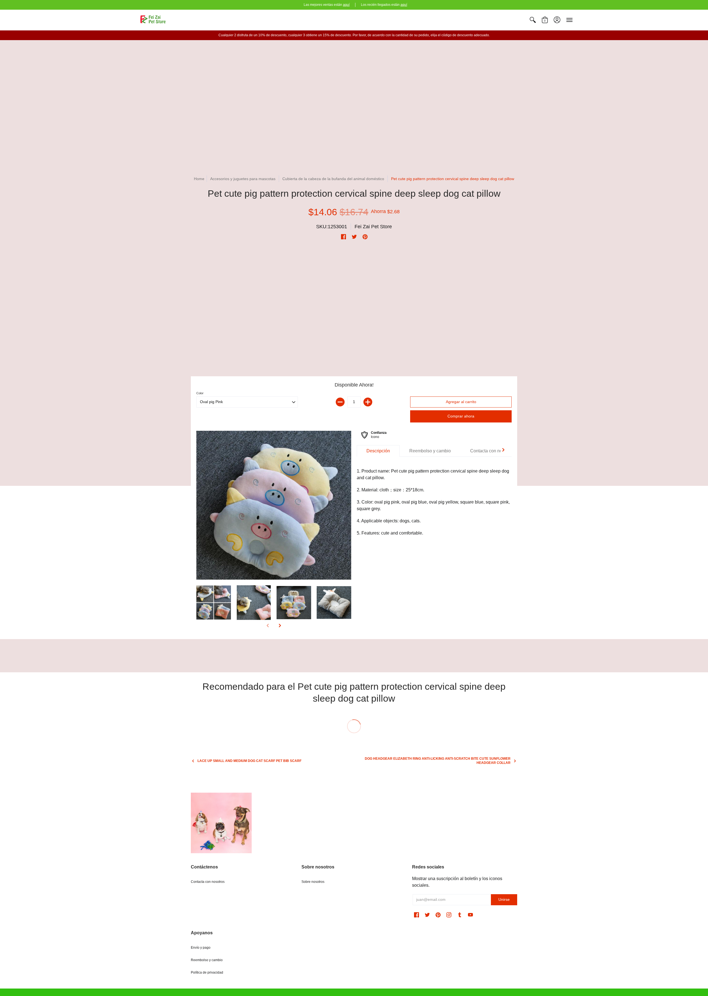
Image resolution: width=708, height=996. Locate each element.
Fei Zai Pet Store (373, 226)
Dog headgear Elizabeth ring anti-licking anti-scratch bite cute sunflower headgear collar (438, 761)
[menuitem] (533, 20)
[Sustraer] (340, 402)
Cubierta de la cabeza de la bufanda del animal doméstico (333, 179)
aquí (346, 5)
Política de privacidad (207, 972)
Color (200, 393)
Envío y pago (200, 948)
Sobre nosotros (312, 882)
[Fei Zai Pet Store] (153, 20)
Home (199, 179)
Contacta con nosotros (208, 882)
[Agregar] (367, 402)
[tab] (378, 451)
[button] (533, 20)
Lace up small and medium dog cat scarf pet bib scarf (249, 761)
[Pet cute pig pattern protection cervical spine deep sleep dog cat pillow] (273, 505)
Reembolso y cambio (207, 960)
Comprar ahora (460, 416)
